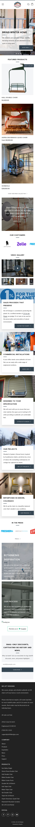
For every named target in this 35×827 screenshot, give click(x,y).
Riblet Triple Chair (7, 789)
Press (17, 539)
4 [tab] (20, 53)
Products (4, 747)
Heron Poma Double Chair (10, 771)
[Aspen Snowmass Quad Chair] (17, 119)
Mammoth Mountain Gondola (11, 802)
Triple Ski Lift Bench (8, 795)
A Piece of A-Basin (23, 421)
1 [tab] (14, 53)
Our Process (25, 513)
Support (4, 759)
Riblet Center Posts (8, 780)
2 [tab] (16, 53)
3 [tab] (18, 53)
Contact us (17, 221)
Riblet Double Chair (8, 777)
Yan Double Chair (7, 792)
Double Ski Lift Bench (8, 783)
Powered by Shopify (17, 824)
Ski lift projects (23, 466)
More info (25, 369)
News (3, 753)
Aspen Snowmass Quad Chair (11, 798)
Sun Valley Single (7, 768)
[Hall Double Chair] (17, 79)
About (3, 744)
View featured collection (17, 193)
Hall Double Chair (7, 774)
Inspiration (5, 750)
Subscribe (16, 669)
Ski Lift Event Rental (8, 805)
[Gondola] (17, 163)
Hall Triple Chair (6, 786)
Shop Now (25, 47)
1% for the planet (23, 326)
